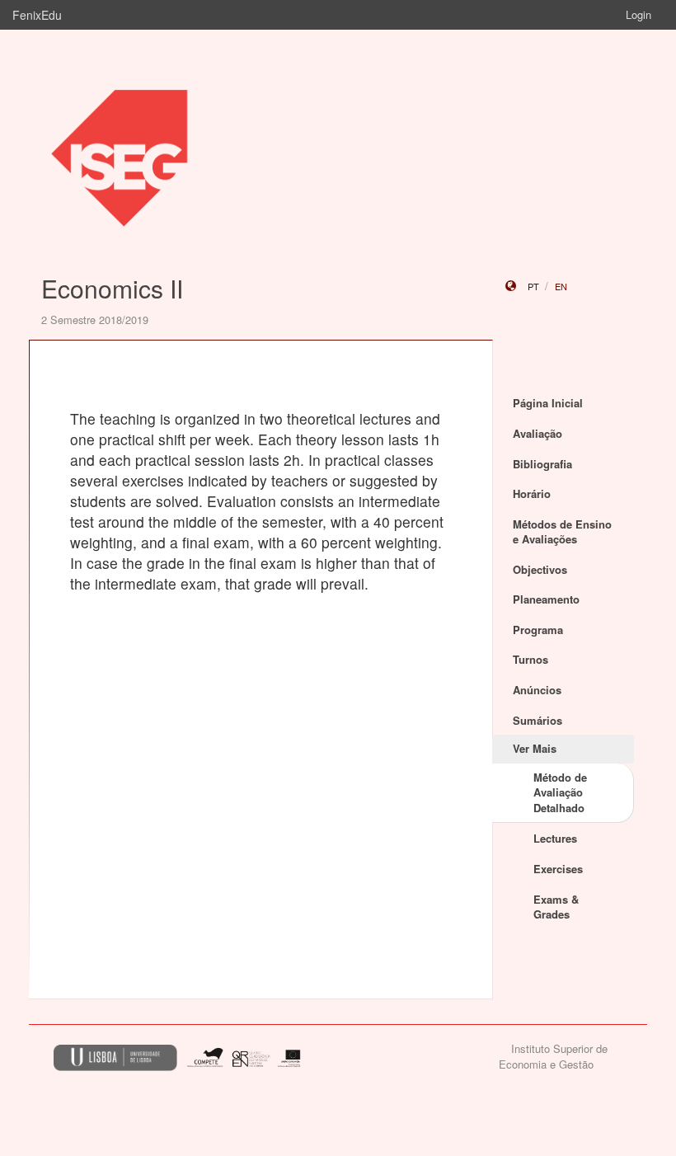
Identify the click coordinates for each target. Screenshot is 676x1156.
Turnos (530, 659)
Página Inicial (548, 403)
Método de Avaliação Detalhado (560, 792)
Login (638, 14)
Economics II (112, 288)
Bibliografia (542, 464)
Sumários (537, 720)
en (561, 286)
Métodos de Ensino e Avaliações (562, 531)
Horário (532, 493)
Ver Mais (534, 748)
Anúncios (537, 690)
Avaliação (537, 433)
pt (533, 286)
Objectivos (540, 569)
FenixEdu (37, 15)
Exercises (558, 868)
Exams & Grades (556, 907)
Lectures (555, 838)
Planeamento (546, 599)
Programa (538, 629)
